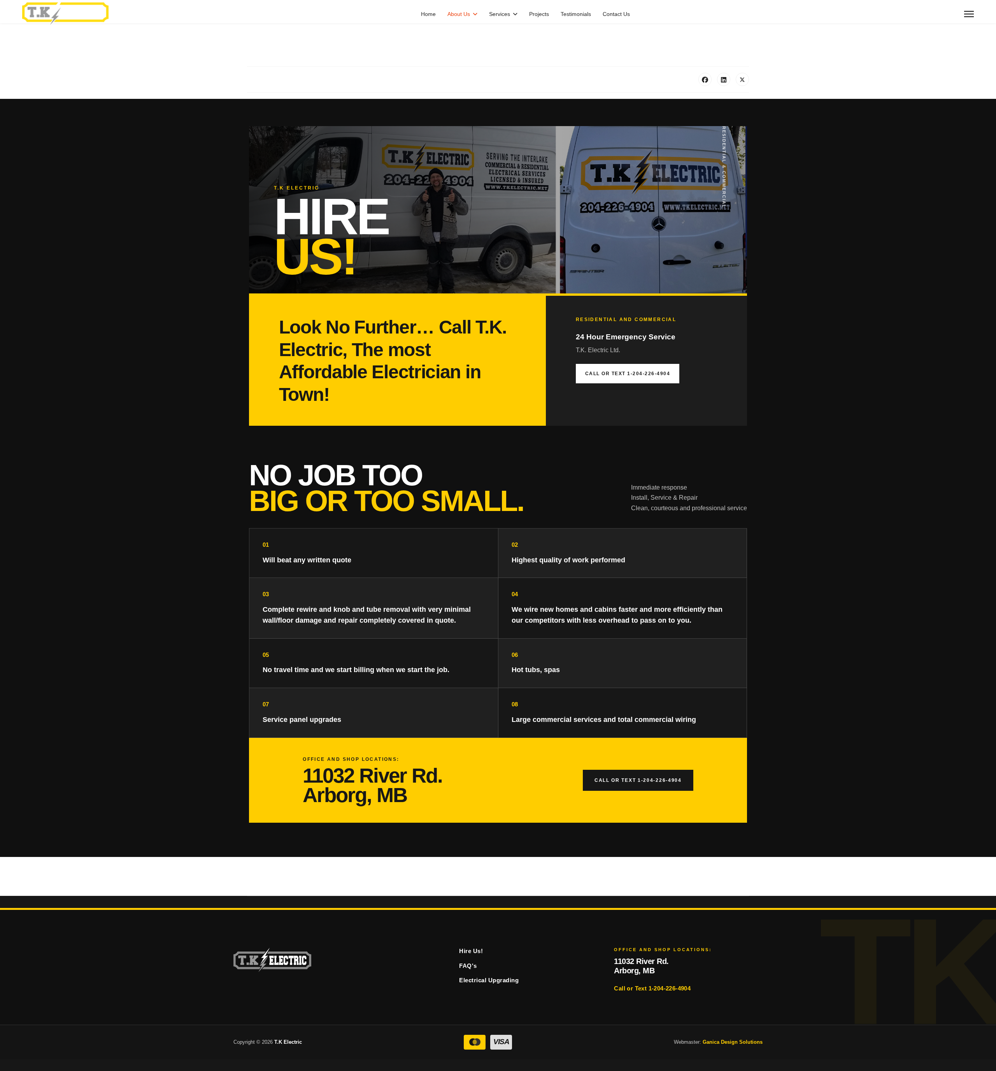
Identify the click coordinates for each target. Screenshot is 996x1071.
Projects (539, 14)
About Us (458, 14)
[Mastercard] (475, 1042)
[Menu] (969, 14)
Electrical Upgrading (489, 980)
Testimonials (576, 14)
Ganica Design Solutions (733, 1042)
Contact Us (616, 14)
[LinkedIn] (723, 79)
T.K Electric (288, 1042)
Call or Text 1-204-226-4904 (627, 373)
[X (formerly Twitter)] (742, 79)
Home (428, 14)
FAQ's (468, 965)
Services (499, 14)
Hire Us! (471, 951)
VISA (501, 1042)
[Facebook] (705, 79)
